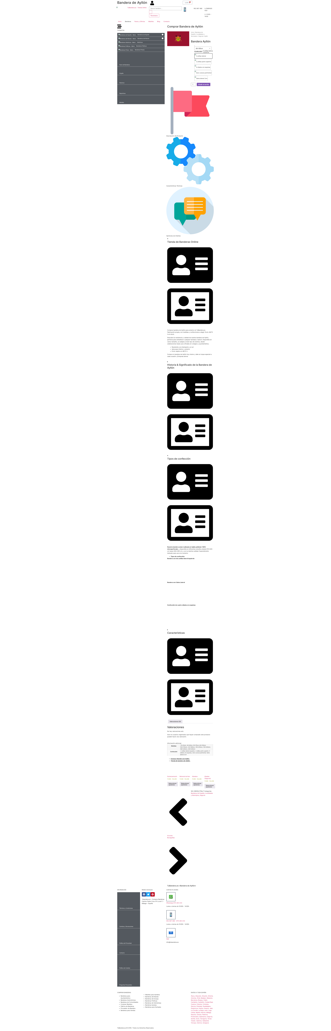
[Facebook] (144, 894)
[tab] (190, 112)
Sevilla (193, 1019)
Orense (199, 1014)
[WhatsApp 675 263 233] (170, 896)
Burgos (200, 1000)
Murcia (203, 1012)
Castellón (201, 1002)
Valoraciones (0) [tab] (175, 721)
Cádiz (205, 1000)
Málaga (208, 1012)
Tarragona (203, 1019)
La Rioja (201, 1010)
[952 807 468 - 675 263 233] (170, 914)
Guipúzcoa (194, 1008)
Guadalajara (206, 1006)
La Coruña (194, 1010)
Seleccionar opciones (173, 784)
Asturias (193, 998)
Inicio (120, 21)
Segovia (200, 36)
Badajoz (203, 998)
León (206, 1010)
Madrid (198, 1012)
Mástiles (151, 21)
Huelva (201, 1008)
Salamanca (202, 1016)
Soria (197, 1019)
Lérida (193, 1012)
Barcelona (194, 1000)
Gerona (193, 1006)
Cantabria (194, 1002)
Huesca (206, 1008)
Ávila (198, 998)
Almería (210, 996)
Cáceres (199, 1004)
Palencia (205, 1014)
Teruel (209, 1019)
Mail (167, 939)
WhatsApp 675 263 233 (174, 903)
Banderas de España (197, 793)
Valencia (199, 1021)
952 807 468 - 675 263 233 (175, 921)
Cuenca (193, 1004)
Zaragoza (206, 1023)
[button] (141, 35)
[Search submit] (150, 12)
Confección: (198, 51)
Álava (193, 996)
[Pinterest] (152, 894)
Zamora (199, 1023)
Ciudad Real (209, 1002)
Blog (158, 21)
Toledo (193, 1021)
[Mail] (170, 932)
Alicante (204, 996)
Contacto (167, 21)
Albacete (198, 996)
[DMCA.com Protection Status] (153, 920)
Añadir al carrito (203, 84)
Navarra (193, 1014)
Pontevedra (194, 1016)
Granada (199, 1006)
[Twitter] (148, 894)
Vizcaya (193, 1023)
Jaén (211, 1008)
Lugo (210, 1010)
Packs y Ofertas (139, 21)
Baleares (209, 998)
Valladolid (205, 1021)
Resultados (154, 15)
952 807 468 (198, 8)
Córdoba (206, 1004)
